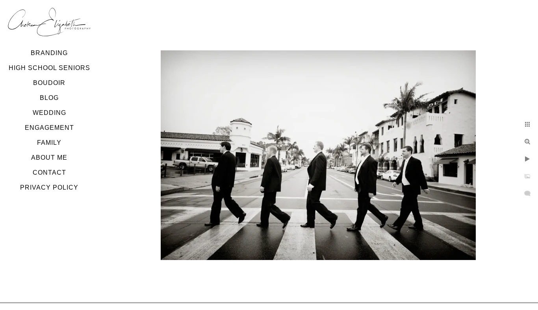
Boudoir (49, 82)
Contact (49, 172)
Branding (49, 53)
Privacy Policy (49, 187)
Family (49, 142)
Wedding (49, 112)
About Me (49, 157)
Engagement (49, 127)
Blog (49, 97)
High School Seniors (49, 68)
